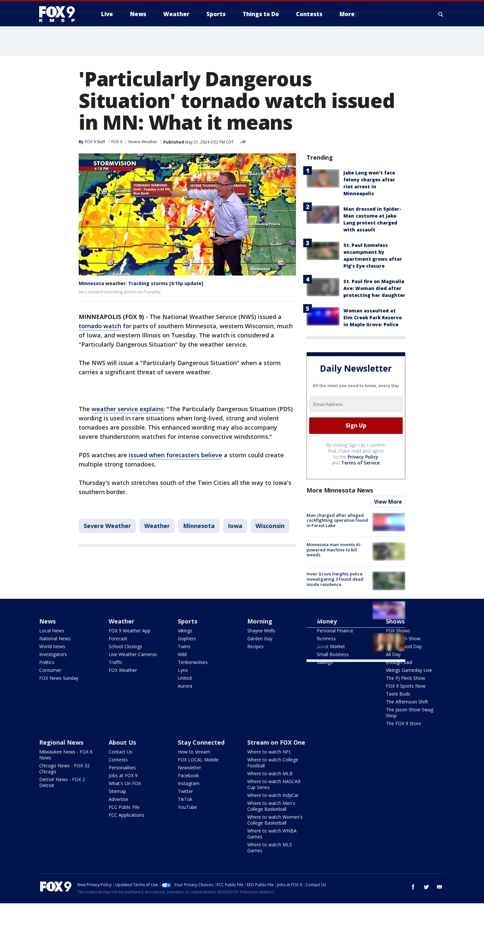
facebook (413, 887)
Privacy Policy (363, 457)
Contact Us (120, 752)
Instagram (189, 783)
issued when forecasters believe (175, 455)
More (347, 14)
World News (52, 646)
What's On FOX (125, 783)
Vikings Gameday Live (409, 670)
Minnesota (199, 526)
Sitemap (117, 791)
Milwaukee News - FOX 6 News (66, 755)
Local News (51, 630)
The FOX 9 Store (403, 723)
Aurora (185, 686)
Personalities (122, 767)
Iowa (235, 526)
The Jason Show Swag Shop (409, 712)
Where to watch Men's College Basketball (271, 806)
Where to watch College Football (272, 762)
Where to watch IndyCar (273, 795)
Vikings (185, 630)
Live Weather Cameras (133, 654)
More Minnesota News (340, 490)
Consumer (50, 670)
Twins (184, 646)
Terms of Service (360, 463)
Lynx (183, 670)
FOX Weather (123, 670)
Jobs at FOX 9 (123, 775)
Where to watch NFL (269, 752)
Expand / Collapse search (441, 14)
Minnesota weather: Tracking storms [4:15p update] (141, 283)
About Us (122, 742)
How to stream (194, 752)
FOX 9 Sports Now (405, 686)
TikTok (185, 799)
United (185, 678)
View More (388, 501)
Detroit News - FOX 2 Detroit (62, 782)
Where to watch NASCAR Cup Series (274, 784)
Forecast (118, 638)
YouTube (187, 807)
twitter (426, 887)
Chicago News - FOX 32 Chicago (64, 768)
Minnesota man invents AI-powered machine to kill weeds (334, 550)
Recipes (255, 646)
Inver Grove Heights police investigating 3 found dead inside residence (335, 579)
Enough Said (399, 662)
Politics (46, 662)
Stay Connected (201, 742)
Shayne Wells (261, 630)
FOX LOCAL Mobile (198, 759)
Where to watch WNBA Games (272, 834)
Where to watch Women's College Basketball (275, 820)
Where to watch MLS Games (269, 847)
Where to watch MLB (270, 773)
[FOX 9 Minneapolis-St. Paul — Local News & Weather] (61, 14)
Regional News (61, 742)
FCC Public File (124, 807)
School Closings (125, 646)
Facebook (188, 775)
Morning (259, 621)
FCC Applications (126, 815)
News (47, 621)
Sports (187, 621)
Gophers (187, 638)
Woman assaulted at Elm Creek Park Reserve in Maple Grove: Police (372, 317)
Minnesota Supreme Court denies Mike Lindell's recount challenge (337, 640)
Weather (157, 526)
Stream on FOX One (276, 742)
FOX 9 (116, 142)
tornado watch (100, 326)
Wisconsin (269, 526)
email (439, 887)
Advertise (118, 799)
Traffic (115, 662)
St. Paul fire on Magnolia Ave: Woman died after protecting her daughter (374, 288)
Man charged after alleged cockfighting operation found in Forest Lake (337, 520)
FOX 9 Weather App (129, 630)
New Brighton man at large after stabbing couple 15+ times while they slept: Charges (335, 611)
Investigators (53, 654)
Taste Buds (398, 694)
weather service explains (128, 409)
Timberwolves (193, 662)
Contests (118, 759)
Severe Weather (142, 142)
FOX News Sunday (58, 678)
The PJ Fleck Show (405, 678)
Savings (325, 662)
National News (55, 638)
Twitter (185, 791)
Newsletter (189, 767)
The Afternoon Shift (407, 702)
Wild (182, 654)
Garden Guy (259, 638)
